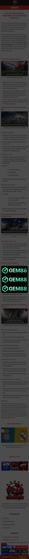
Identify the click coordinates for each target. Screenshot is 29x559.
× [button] (25, 268)
